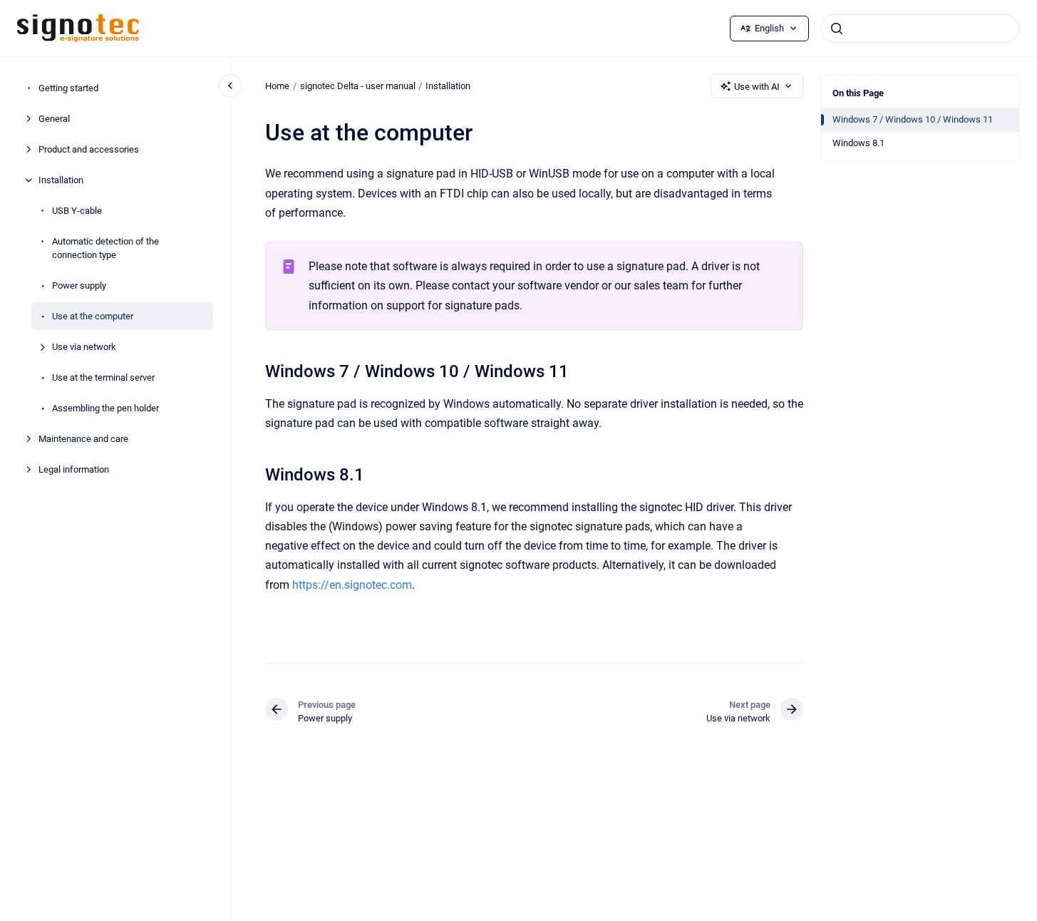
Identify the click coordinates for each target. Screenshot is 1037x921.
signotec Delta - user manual (358, 86)
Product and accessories (88, 149)
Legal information (73, 469)
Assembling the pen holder (105, 408)
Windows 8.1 (858, 143)
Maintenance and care (83, 438)
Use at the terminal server (103, 377)
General (54, 118)
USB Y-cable (77, 210)
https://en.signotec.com (352, 585)
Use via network (84, 346)
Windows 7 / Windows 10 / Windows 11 (912, 119)
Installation (60, 180)
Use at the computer (92, 316)
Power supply (79, 285)
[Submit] (836, 28)
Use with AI (757, 86)
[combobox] (920, 28)
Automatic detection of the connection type (105, 248)
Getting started (68, 88)
